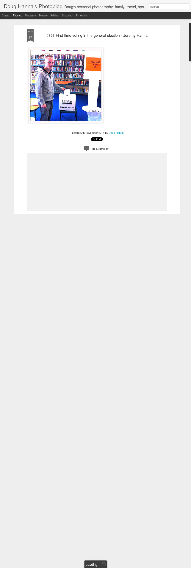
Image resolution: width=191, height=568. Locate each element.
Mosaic (43, 15)
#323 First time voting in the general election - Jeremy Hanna (97, 35)
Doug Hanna (116, 133)
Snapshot (67, 15)
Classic (6, 15)
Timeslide (81, 15)
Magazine (31, 15)
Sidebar (54, 15)
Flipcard (17, 15)
